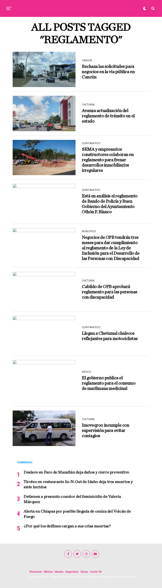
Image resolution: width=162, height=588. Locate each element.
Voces (84, 571)
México (48, 571)
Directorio (36, 571)
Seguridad (71, 571)
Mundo (59, 571)
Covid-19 (95, 571)
